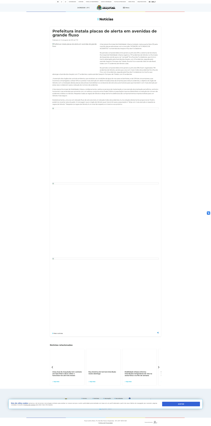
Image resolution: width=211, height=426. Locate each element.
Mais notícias (58, 333)
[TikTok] (155, 1)
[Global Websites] (151, 422)
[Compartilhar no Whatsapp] (157, 329)
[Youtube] (153, 1)
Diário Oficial (131, 1)
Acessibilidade (72, 1)
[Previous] (52, 367)
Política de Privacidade (120, 1)
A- (61, 1)
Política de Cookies (29, 405)
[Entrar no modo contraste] (58, 2)
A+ (65, 1)
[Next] (158, 367)
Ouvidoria (80, 1)
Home (85, 398)
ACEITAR (181, 404)
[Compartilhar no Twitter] (158, 327)
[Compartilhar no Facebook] (158, 324)
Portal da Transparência (92, 1)
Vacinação (107, 398)
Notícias (96, 398)
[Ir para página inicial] (106, 7)
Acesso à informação (106, 1)
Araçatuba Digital (141, 1)
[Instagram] (151, 1)
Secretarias (119, 398)
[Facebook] (149, 1)
